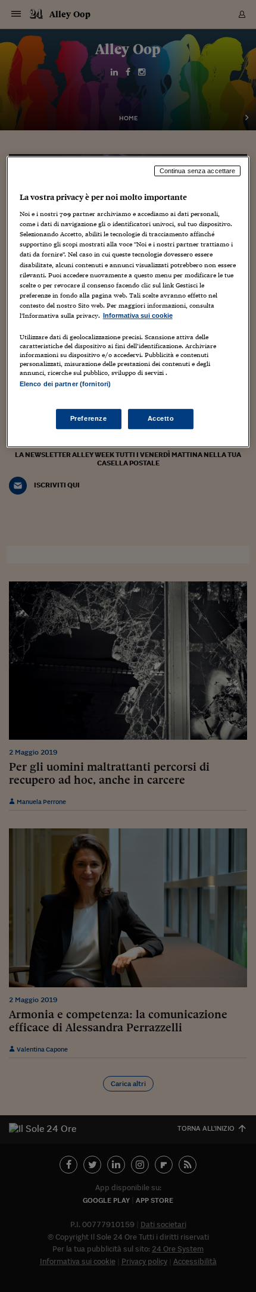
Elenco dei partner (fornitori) (65, 383)
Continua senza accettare (198, 170)
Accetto (161, 419)
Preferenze (88, 419)
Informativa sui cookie (138, 315)
